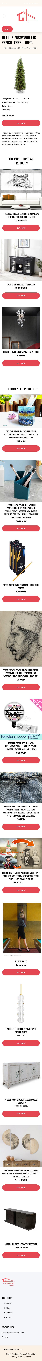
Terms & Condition (28, 1354)
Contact (9, 1312)
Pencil (26, 98)
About (8, 1317)
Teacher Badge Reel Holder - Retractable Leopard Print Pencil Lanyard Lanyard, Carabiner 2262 (21, 746)
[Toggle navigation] (5, 16)
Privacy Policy (16, 1357)
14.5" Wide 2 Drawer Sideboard (21, 284)
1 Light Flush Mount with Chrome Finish (21, 352)
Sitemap (27, 1357)
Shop (7, 29)
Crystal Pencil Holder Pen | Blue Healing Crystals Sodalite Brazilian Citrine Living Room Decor (21, 434)
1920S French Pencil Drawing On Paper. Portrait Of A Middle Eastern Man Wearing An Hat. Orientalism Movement (21, 673)
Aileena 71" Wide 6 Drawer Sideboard (21, 1244)
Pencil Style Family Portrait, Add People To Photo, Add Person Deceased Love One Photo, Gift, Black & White (21, 875)
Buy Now (21, 123)
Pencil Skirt (21, 961)
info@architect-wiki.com (31, 3)
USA (5, 3)
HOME (8, 1303)
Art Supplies (18, 98)
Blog (8, 1308)
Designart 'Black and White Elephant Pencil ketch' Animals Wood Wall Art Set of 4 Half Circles (21, 1173)
